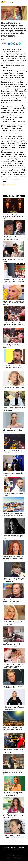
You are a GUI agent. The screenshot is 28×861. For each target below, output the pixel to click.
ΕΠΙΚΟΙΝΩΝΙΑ (14, 847)
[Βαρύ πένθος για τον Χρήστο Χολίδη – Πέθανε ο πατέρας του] (13, 677)
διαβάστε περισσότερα (8, 185)
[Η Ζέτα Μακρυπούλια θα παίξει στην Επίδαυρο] (13, 378)
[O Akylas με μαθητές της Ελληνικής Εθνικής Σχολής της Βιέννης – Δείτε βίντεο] (13, 761)
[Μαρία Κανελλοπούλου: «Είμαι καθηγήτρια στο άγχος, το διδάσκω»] (14, 826)
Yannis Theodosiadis (18, 858)
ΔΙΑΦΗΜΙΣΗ (6, 847)
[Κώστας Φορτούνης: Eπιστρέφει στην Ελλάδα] (14, 484)
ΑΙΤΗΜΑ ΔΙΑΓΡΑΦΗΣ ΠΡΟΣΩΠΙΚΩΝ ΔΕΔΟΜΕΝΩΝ (14, 849)
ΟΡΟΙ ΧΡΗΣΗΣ (21, 847)
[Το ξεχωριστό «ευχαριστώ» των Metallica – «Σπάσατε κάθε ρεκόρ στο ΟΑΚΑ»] (14, 441)
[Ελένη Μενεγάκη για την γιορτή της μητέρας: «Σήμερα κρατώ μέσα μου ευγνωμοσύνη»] (14, 612)
